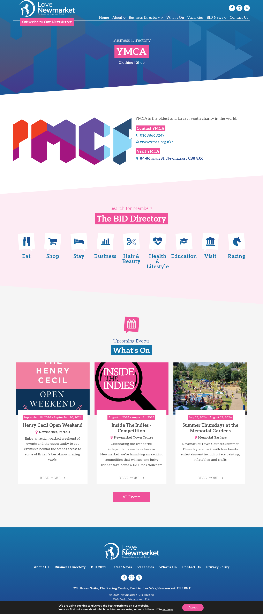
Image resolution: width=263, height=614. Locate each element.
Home (104, 18)
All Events (131, 497)
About (117, 18)
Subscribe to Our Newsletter (47, 22)
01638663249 (152, 135)
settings (168, 609)
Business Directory (144, 18)
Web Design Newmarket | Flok (131, 599)
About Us (41, 567)
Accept (192, 607)
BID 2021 (98, 567)
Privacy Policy (217, 567)
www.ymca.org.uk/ (156, 142)
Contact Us (239, 18)
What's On (175, 18)
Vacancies (195, 18)
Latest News (121, 567)
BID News (215, 18)
